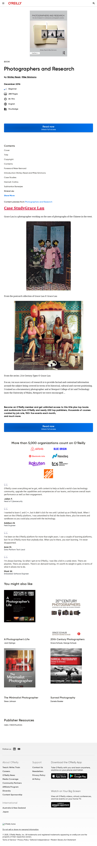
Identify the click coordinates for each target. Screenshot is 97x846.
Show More (9, 196)
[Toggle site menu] (3, 3)
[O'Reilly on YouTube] (19, 749)
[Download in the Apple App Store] (59, 778)
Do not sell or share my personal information (21, 829)
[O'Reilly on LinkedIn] (14, 749)
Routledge (13, 109)
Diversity (7, 790)
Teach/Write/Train (11, 767)
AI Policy (36, 779)
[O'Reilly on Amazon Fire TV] (60, 807)
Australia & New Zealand (14, 808)
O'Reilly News (9, 775)
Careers (6, 771)
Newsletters (37, 771)
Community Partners (12, 783)
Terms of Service (9, 840)
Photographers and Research (38, 202)
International (10, 802)
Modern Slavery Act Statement (63, 840)
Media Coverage (10, 779)
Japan (6, 811)
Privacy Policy (38, 775)
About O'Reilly (10, 762)
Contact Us (37, 767)
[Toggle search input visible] (94, 3)
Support (37, 762)
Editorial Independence (39, 840)
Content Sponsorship (12, 794)
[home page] (15, 3)
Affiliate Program (11, 787)
